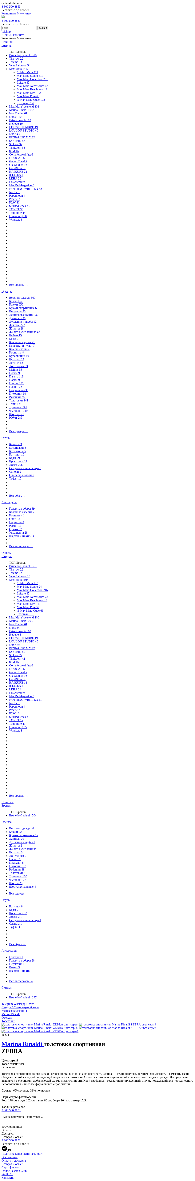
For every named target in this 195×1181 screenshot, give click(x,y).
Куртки (16, 359)
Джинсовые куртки (23, 314)
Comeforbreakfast (21, 154)
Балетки (15, 444)
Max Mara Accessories (32, 86)
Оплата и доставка (14, 1160)
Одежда (7, 291)
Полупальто (18, 390)
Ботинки (16, 454)
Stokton (15, 144)
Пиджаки (16, 862)
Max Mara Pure (28, 96)
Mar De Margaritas (21, 185)
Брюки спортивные (23, 308)
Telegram (7, 1003)
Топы (15, 403)
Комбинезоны (19, 349)
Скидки (7, 556)
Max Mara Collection (32, 79)
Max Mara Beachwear (32, 89)
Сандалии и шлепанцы (25, 468)
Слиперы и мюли (21, 475)
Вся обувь (17, 495)
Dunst (15, 116)
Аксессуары (9, 502)
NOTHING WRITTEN (25, 188)
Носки (14, 373)
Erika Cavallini (20, 120)
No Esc (14, 192)
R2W (14, 202)
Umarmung (18, 216)
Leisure (23, 82)
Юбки (15, 417)
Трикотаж (18, 407)
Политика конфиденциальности (22, 1153)
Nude (14, 134)
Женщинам (9, 13)
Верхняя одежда (22, 297)
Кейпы (15, 335)
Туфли (15, 478)
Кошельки (17, 515)
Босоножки (17, 447)
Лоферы (16, 464)
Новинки (8, 41)
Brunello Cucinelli (23, 55)
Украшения (18, 532)
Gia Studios (18, 164)
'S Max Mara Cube (31, 99)
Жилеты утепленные (24, 332)
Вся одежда (18, 431)
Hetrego (16, 123)
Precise (14, 199)
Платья (16, 383)
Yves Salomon (19, 65)
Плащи (15, 386)
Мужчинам (24, 13)
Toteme (15, 62)
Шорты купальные (22, 886)
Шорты (16, 414)
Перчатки (16, 522)
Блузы (15, 301)
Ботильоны (17, 451)
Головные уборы (22, 508)
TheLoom (17, 147)
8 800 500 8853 (11, 6)
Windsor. (15, 219)
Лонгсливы (18, 366)
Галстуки (16, 957)
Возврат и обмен (12, 1164)
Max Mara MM (29, 92)
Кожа (13, 338)
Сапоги (15, 471)
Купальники (19, 355)
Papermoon (17, 195)
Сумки (15, 529)
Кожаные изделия (21, 512)
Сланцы (15, 923)
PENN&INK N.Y (22, 137)
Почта (30, 1003)
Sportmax (25, 103)
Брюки (16, 304)
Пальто (16, 376)
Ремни (15, 525)
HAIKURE (18, 171)
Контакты (8, 1177)
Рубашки (17, 397)
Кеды (14, 458)
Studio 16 (7, 1174)
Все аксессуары (21, 546)
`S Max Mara (27, 72)
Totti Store (17, 212)
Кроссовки (18, 461)
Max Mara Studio (30, 75)
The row (16, 58)
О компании (10, 1157)
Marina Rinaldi (21, 110)
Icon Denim (18, 113)
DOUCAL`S (18, 158)
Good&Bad (17, 168)
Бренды (6, 45)
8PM (14, 151)
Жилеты (16, 328)
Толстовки (18, 400)
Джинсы (17, 318)
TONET (16, 209)
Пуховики (17, 393)
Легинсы (16, 362)
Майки (15, 369)
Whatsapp (20, 1003)
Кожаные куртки (22, 342)
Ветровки (17, 311)
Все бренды (18, 284)
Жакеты (17, 325)
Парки (14, 379)
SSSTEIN (17, 140)
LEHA (15, 178)
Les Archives (18, 182)
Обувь (6, 437)
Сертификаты (10, 1167)
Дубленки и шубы (23, 321)
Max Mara (19, 68)
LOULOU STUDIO (23, 130)
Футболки (18, 410)
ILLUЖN (16, 175)
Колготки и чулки (22, 345)
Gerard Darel (18, 161)
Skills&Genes (19, 205)
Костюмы (16, 352)
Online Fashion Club (14, 1170)
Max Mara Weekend (24, 106)
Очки (14, 518)
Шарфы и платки (22, 536)
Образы (6, 552)
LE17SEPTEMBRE (23, 127)
